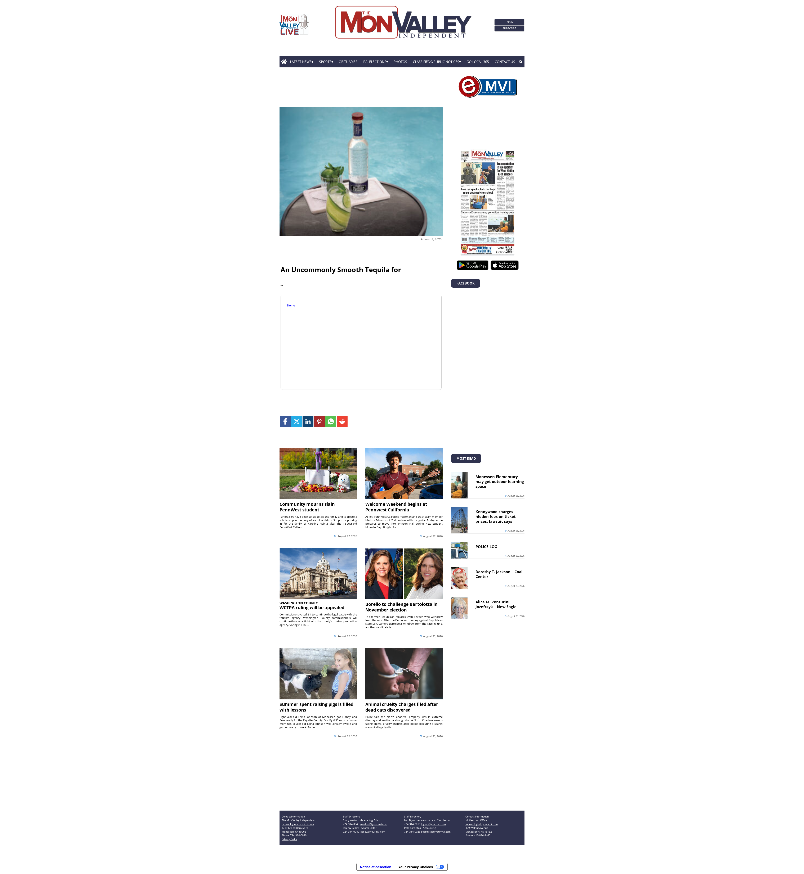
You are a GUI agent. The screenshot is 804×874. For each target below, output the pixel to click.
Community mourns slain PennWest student (307, 507)
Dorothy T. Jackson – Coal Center (499, 574)
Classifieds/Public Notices (436, 61)
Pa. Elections (374, 61)
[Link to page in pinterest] (319, 421)
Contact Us (505, 61)
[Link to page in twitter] (296, 421)
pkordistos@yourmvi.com (436, 831)
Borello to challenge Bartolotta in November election (401, 607)
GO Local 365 (477, 61)
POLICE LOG (486, 546)
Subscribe (509, 28)
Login (509, 22)
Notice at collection (375, 867)
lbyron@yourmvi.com (433, 824)
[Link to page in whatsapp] (330, 421)
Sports (325, 61)
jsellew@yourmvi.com (372, 831)
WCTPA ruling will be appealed (312, 607)
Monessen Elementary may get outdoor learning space (499, 481)
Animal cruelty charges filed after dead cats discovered (401, 707)
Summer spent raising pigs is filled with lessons (316, 707)
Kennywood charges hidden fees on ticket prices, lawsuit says (495, 516)
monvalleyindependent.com (298, 824)
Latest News (301, 61)
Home (291, 305)
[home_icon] (284, 62)
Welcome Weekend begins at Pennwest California (396, 507)
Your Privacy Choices (415, 867)
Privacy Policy (289, 839)
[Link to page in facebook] (285, 421)
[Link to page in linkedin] (308, 421)
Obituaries (348, 61)
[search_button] (520, 62)
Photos (400, 61)
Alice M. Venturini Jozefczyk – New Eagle (496, 604)
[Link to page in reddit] (342, 421)
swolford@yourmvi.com (373, 824)
